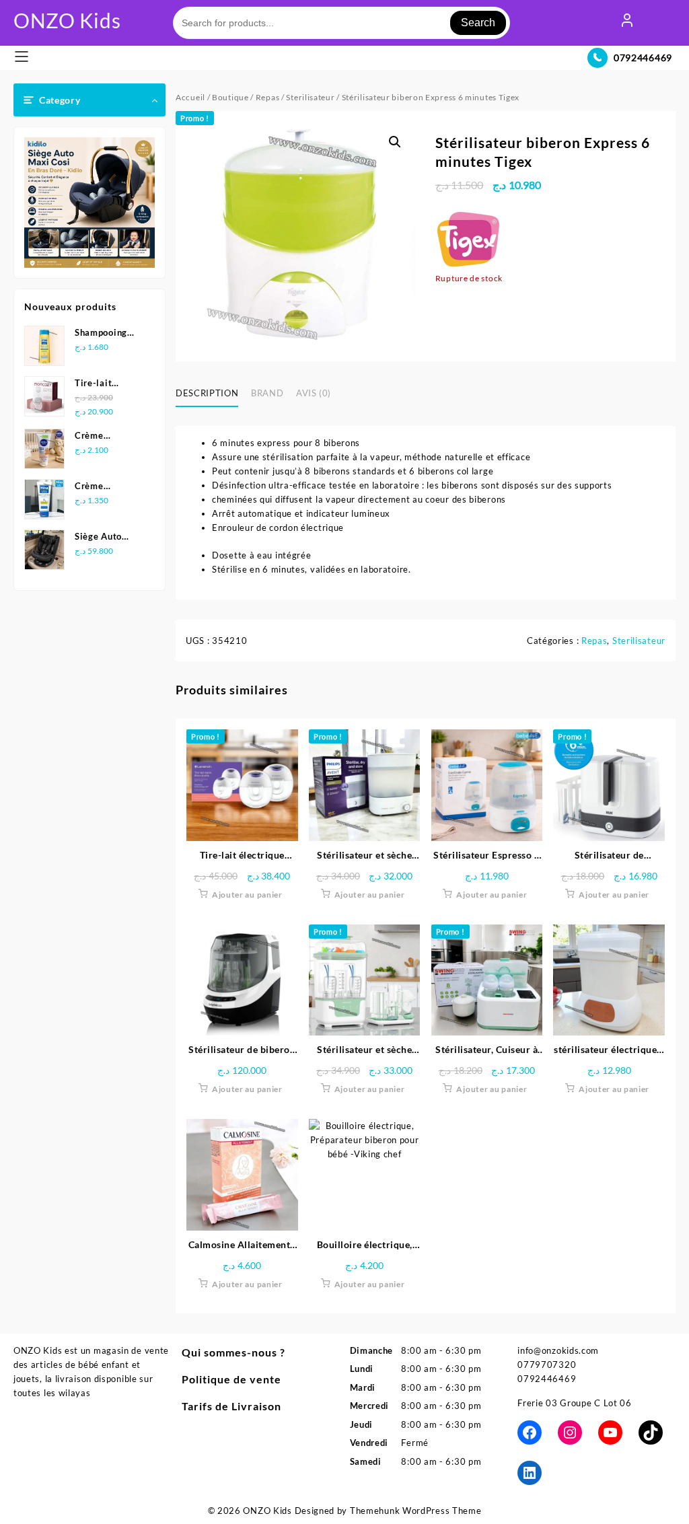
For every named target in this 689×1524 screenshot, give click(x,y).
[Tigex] (469, 237)
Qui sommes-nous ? (233, 1352)
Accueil (190, 97)
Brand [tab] (267, 393)
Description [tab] (207, 393)
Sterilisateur (310, 97)
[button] (395, 142)
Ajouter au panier (247, 895)
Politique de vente (231, 1379)
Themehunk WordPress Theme (416, 1510)
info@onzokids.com (558, 1350)
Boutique (230, 97)
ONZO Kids (66, 20)
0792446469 (643, 57)
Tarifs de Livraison (231, 1406)
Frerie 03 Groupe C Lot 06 (574, 1403)
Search (478, 22)
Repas (268, 97)
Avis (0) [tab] (313, 393)
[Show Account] (627, 23)
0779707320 (546, 1364)
